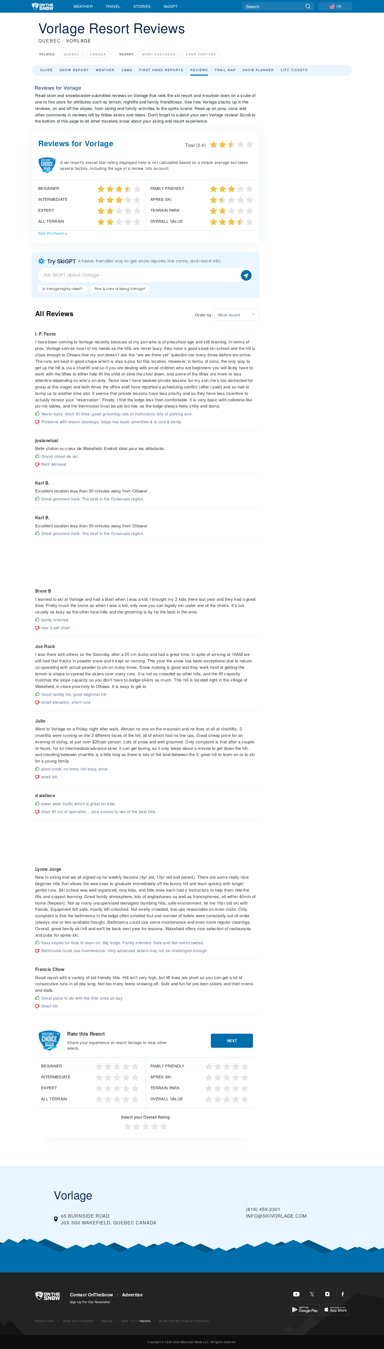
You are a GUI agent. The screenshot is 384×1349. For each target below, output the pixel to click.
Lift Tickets (294, 70)
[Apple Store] (335, 1309)
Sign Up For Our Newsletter (90, 1301)
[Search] (308, 6)
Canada (98, 54)
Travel (113, 6)
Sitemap (106, 1321)
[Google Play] (305, 1309)
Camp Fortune (201, 54)
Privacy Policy (44, 1321)
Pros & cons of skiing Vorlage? (120, 288)
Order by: (204, 315)
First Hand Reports (161, 70)
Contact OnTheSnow (91, 1295)
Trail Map (225, 70)
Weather (83, 6)
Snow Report (74, 70)
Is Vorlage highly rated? (62, 288)
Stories (142, 6)
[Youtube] (296, 1294)
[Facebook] (343, 1294)
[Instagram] (327, 1294)
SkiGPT (170, 6)
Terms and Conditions (77, 1321)
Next (232, 1040)
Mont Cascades (159, 54)
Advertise (132, 1295)
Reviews (199, 70)
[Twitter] (312, 1294)
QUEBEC (49, 40)
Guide (46, 70)
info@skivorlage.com (276, 1216)
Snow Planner (258, 70)
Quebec (72, 54)
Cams (126, 70)
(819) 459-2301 (263, 1209)
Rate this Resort (51, 233)
